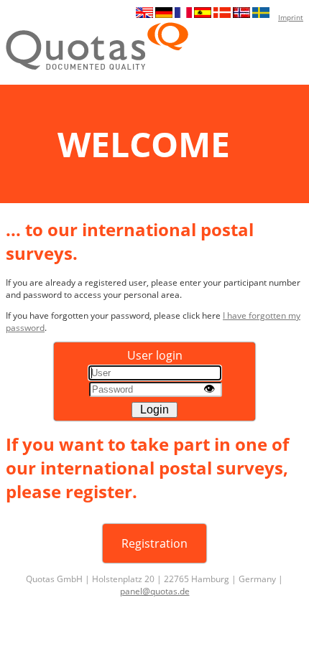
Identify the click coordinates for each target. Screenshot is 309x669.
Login (154, 409)
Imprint (290, 17)
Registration (154, 543)
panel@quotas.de (155, 591)
